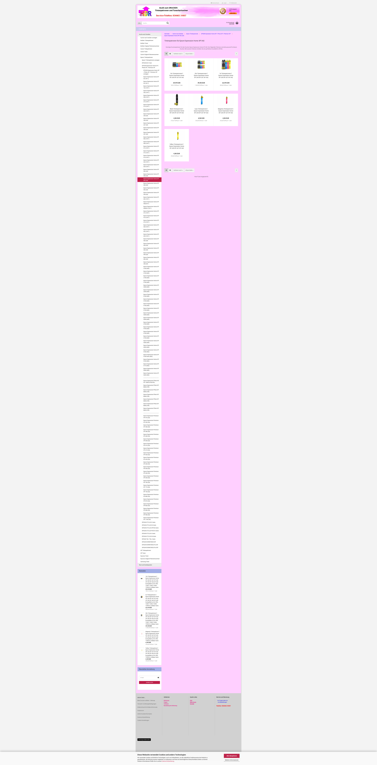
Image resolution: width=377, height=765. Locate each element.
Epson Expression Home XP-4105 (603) (151, 327)
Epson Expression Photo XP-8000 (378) (151, 386)
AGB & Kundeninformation (144, 714)
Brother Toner (144, 43)
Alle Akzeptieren (232, 756)
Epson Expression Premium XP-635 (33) (151, 467)
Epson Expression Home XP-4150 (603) (151, 332)
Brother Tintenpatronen (146, 40)
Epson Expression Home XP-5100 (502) (151, 351)
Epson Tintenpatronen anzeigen (150, 60)
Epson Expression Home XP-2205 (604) (151, 290)
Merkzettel (234, 3)
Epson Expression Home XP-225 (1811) (151, 110)
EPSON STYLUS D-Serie (148, 522)
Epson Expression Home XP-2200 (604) (151, 286)
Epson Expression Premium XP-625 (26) (151, 458)
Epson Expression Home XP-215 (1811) (151, 105)
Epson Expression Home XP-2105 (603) (151, 272)
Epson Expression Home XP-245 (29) (151, 119)
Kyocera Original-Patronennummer (150, 558)
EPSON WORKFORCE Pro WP (150, 547)
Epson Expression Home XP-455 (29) (151, 263)
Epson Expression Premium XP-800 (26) (151, 495)
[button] (214, 2)
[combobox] (178, 54)
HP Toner (143, 553)
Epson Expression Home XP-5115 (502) (151, 364)
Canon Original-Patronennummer (149, 54)
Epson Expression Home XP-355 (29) (151, 193)
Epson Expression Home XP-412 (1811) (151, 212)
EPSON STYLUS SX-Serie (149, 536)
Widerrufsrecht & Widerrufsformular (147, 707)
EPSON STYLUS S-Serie (148, 533)
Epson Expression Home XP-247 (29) (151, 124)
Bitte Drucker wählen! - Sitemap (146, 700)
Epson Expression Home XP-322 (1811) (151, 161)
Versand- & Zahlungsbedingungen (146, 704)
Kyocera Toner (144, 556)
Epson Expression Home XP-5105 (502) (151, 360)
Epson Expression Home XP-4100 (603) (151, 323)
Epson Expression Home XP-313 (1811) (151, 151)
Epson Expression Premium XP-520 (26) (151, 421)
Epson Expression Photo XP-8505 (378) (151, 400)
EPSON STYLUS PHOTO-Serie (150, 530)
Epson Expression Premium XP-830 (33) (151, 509)
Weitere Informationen (231, 760)
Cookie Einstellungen (143, 720)
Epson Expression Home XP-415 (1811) (151, 221)
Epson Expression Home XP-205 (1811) (151, 96)
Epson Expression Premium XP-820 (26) (151, 504)
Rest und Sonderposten (145, 565)
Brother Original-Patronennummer (149, 46)
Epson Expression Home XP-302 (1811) (151, 138)
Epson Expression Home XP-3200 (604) (151, 313)
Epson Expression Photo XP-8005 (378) (151, 390)
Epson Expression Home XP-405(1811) (151, 202)
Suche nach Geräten (144, 34)
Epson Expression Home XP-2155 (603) (151, 281)
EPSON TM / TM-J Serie (148, 539)
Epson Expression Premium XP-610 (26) (151, 444)
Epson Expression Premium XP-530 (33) (151, 426)
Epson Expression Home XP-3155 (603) (151, 309)
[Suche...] (168, 23)
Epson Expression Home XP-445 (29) (151, 253)
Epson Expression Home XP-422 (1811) (151, 230)
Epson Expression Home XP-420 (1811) (151, 226)
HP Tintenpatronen (145, 550)
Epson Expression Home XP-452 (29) (151, 258)
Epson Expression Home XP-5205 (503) (151, 374)
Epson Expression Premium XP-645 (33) (151, 477)
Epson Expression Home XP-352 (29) (151, 189)
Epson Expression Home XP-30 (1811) (151, 77)
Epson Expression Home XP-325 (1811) (151, 165)
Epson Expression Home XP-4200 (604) (151, 341)
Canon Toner (143, 51)
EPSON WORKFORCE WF (149, 542)
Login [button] (224, 3)
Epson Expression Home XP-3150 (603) (151, 304)
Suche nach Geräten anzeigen (148, 37)
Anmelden (149, 682)
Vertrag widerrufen (144, 739)
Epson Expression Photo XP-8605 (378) (151, 409)
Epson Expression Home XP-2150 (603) (151, 276)
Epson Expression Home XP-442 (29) (151, 249)
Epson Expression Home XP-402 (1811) (151, 198)
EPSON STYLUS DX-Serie (149, 525)
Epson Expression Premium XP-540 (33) (151, 430)
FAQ (191, 700)
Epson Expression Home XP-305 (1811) (151, 142)
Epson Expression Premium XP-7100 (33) (151, 518)
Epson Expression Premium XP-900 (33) (151, 514)
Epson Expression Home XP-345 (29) (151, 184)
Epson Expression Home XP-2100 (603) (151, 267)
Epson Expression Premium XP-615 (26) (151, 449)
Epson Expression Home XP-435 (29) (151, 244)
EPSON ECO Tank (147, 63)
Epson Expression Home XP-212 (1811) (151, 101)
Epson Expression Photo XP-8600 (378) (151, 404)
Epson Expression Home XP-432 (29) (151, 239)
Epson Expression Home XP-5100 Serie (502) (151, 355)
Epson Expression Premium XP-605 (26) (151, 440)
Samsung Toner (144, 561)
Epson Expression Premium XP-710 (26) (151, 486)
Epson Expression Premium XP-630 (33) (151, 463)
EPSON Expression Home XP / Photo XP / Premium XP (150, 66)
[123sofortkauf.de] (188, 11)
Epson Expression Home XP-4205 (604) (151, 346)
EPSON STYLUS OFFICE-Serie (150, 528)
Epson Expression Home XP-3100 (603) (151, 295)
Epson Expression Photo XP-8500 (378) (151, 395)
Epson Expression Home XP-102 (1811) (151, 87)
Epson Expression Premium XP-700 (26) (151, 481)
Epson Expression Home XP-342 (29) (151, 179)
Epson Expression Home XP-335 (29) (151, 175)
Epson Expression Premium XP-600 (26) (151, 435)
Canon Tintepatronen (146, 49)
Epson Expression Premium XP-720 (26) (151, 490)
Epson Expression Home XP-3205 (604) (151, 318)
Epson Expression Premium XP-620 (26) (151, 453)
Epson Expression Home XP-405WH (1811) (151, 207)
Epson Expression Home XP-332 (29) (151, 170)
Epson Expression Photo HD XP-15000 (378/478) (151, 381)
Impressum (140, 710)
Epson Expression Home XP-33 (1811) (151, 82)
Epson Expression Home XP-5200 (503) (151, 369)
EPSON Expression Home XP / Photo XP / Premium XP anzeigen (151, 72)
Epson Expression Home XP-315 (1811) (151, 156)
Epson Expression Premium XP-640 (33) (151, 472)
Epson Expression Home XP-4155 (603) (151, 337)
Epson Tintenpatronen (146, 57)
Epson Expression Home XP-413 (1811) (151, 216)
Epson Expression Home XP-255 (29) (151, 128)
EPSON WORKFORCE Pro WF (150, 545)
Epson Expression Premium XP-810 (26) (151, 500)
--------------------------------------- (151, 377)
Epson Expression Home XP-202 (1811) (151, 91)
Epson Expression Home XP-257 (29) (151, 133)
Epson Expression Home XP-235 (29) (151, 114)
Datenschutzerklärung (168, 761)
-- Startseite (142, 29)
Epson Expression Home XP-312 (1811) (151, 147)
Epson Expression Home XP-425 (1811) (151, 235)
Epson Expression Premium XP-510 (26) (151, 416)
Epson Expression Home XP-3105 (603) (151, 300)
